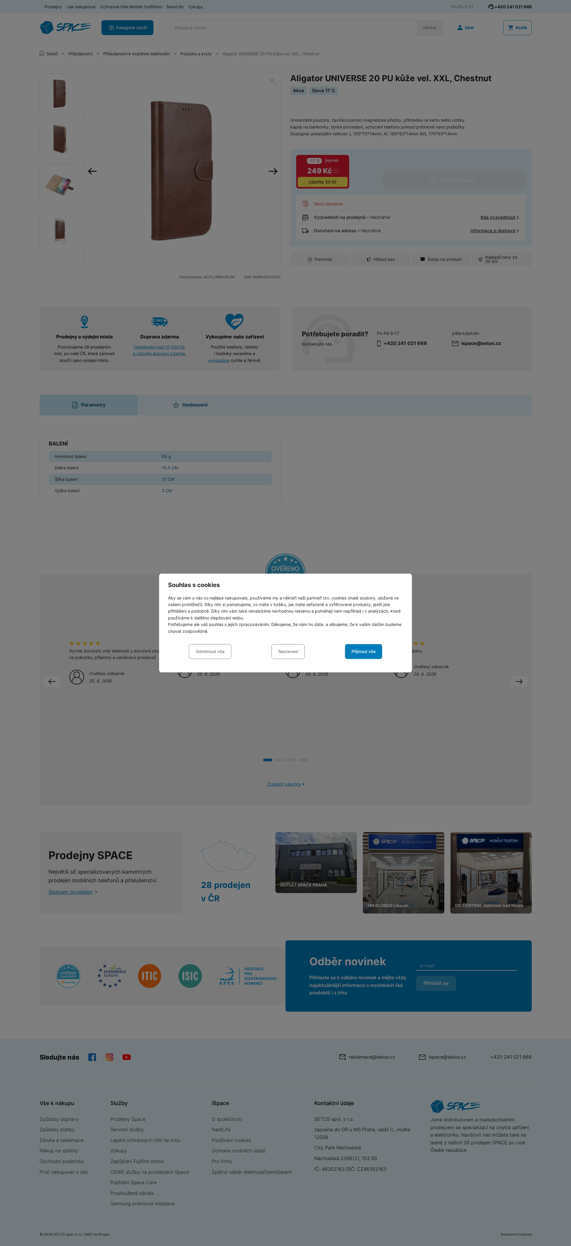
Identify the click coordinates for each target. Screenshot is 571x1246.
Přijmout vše (364, 651)
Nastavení (288, 651)
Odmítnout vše (210, 651)
